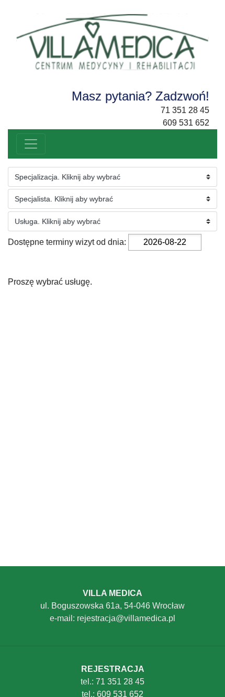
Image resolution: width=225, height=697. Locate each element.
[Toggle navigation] (31, 143)
